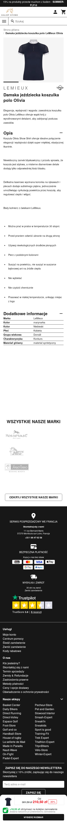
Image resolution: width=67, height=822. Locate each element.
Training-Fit (42, 734)
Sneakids (40, 725)
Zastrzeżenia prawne (15, 679)
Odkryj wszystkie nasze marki (33, 497)
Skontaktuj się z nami (33, 526)
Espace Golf (10, 721)
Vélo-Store (41, 750)
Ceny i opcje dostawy (16, 688)
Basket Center (11, 705)
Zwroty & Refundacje (15, 675)
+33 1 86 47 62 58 (33, 537)
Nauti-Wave (10, 750)
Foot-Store (9, 725)
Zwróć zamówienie (33, 590)
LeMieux (16, 88)
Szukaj (19, 21)
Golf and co (10, 729)
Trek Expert (42, 738)
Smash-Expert (43, 717)
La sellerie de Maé (14, 742)
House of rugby (12, 738)
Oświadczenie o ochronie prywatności (26, 692)
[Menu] (4, 21)
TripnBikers (42, 746)
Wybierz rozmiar (33, 817)
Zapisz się (33, 793)
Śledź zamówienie (14, 643)
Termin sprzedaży (13, 671)
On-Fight (8, 754)
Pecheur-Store (43, 705)
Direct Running (12, 713)
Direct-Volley (10, 717)
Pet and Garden (44, 709)
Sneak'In (40, 721)
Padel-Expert (11, 758)
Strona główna (11, 29)
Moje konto (9, 634)
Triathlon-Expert (44, 742)
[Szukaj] (12, 21)
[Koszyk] (63, 12)
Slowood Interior (45, 713)
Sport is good (43, 729)
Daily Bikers (10, 709)
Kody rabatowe (12, 651)
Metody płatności (13, 684)
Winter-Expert (43, 754)
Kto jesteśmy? (11, 663)
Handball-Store (12, 734)
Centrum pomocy (13, 639)
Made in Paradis (13, 746)
